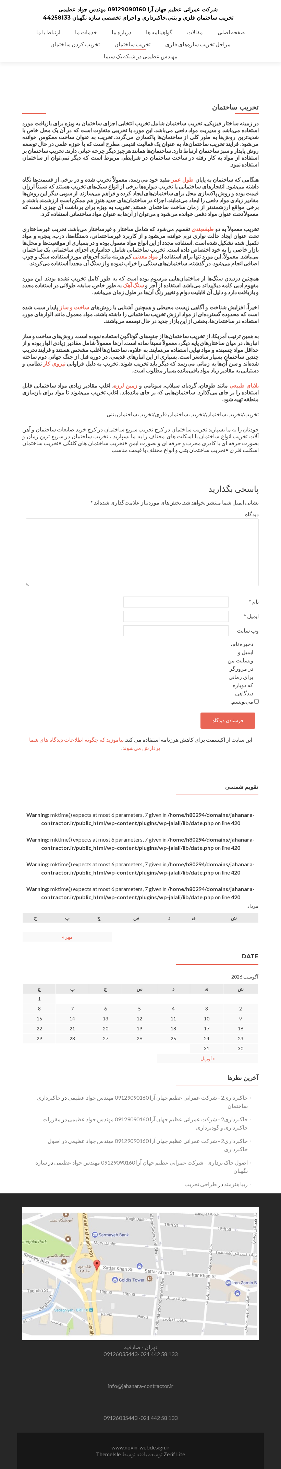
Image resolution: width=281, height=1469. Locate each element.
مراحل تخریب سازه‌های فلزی (198, 44)
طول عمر (182, 179)
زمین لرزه (125, 385)
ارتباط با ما (48, 32)
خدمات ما (86, 32)
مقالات (195, 32)
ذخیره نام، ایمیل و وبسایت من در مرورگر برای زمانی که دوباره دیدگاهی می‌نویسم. (240, 672)
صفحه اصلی (231, 32)
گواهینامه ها (159, 32)
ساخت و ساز (74, 307)
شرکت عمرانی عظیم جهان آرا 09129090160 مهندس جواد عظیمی (138, 9)
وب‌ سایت (248, 630)
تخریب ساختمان (132, 44)
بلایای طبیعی (244, 385)
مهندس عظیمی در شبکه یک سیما (141, 56)
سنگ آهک (133, 285)
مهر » (67, 937)
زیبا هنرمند (236, 1184)
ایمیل (251, 616)
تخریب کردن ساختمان (75, 44)
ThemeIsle (108, 1454)
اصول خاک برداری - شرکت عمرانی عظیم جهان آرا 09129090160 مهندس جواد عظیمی (151, 1162)
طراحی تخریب (200, 1184)
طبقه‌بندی (203, 228)
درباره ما (121, 32)
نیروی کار (54, 363)
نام (254, 601)
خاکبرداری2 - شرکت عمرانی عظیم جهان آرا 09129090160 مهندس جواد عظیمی (158, 1097)
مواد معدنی (145, 256)
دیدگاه (252, 514)
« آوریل (207, 1058)
